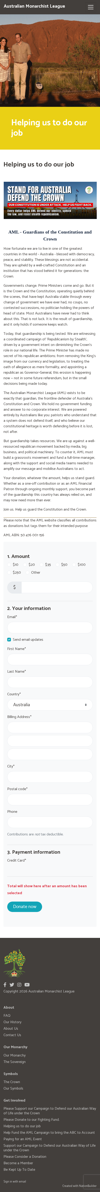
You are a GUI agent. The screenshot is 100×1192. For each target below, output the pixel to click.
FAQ (6, 1016)
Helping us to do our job (22, 1126)
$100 (82, 565)
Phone (12, 812)
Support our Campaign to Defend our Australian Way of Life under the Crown (49, 1148)
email (22, 1181)
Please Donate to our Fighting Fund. (31, 1120)
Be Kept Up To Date (19, 1170)
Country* (14, 694)
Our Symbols (13, 1088)
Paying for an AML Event (22, 1139)
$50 (64, 565)
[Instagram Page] (19, 985)
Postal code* (17, 789)
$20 (32, 565)
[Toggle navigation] (90, 7)
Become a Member (18, 1163)
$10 (15, 565)
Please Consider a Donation (24, 1157)
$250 (17, 573)
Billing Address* (19, 717)
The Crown (11, 1082)
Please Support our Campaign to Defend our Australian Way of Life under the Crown (49, 1111)
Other (35, 573)
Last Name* (16, 672)
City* (10, 766)
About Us (10, 1029)
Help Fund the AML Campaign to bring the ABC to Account (49, 1133)
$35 (48, 565)
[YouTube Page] (27, 985)
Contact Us (12, 1035)
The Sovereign (14, 1062)
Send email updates (28, 640)
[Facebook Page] (5, 985)
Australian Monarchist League (34, 6)
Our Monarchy (14, 1055)
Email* (12, 617)
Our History (12, 1022)
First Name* (16, 649)
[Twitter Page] (12, 985)
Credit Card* (16, 860)
